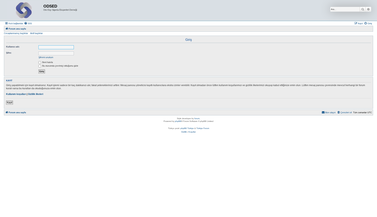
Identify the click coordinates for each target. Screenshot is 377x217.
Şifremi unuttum (45, 57)
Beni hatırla (47, 62)
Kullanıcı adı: (13, 46)
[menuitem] (28, 23)
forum (196, 118)
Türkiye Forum (202, 128)
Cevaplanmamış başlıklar (16, 33)
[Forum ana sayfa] (24, 10)
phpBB (178, 121)
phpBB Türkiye (187, 128)
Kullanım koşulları (16, 94)
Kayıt (9, 102)
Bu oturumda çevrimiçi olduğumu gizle (60, 66)
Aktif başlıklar (36, 33)
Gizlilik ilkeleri (35, 94)
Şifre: (9, 53)
